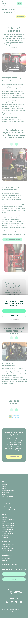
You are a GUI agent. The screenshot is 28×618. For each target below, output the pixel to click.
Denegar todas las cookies (14, 297)
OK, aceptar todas (14, 311)
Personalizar (14, 315)
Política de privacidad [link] (14, 319)
